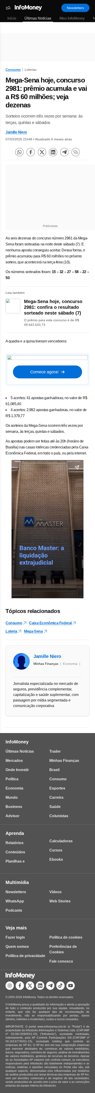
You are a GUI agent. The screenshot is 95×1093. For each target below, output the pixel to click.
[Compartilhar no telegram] (64, 152)
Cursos (55, 850)
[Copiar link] (75, 152)
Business (14, 807)
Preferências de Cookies (63, 949)
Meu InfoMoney (72, 18)
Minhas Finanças (64, 761)
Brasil (54, 770)
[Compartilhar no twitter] (42, 152)
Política (12, 779)
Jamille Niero (16, 132)
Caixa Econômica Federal (50, 623)
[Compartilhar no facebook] (31, 152)
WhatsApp (15, 901)
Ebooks (56, 859)
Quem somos (17, 947)
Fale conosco (61, 961)
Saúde (55, 807)
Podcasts (14, 910)
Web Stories (60, 901)
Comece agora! (44, 372)
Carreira (56, 797)
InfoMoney (17, 741)
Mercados (14, 761)
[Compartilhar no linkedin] (53, 152)
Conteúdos (15, 852)
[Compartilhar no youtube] (70, 985)
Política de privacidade (25, 956)
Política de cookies (65, 937)
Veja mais (16, 927)
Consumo (13, 69)
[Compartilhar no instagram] (10, 985)
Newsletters (75, 8)
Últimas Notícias (37, 18)
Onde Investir (17, 770)
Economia (14, 788)
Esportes (57, 788)
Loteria (11, 631)
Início (11, 18)
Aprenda (15, 833)
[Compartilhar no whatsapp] (19, 152)
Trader (55, 751)
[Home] (28, 8)
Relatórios (15, 843)
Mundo (12, 797)
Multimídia (17, 882)
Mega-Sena (33, 631)
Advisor (12, 816)
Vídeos (55, 892)
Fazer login (15, 937)
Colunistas (58, 816)
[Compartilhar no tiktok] (60, 985)
